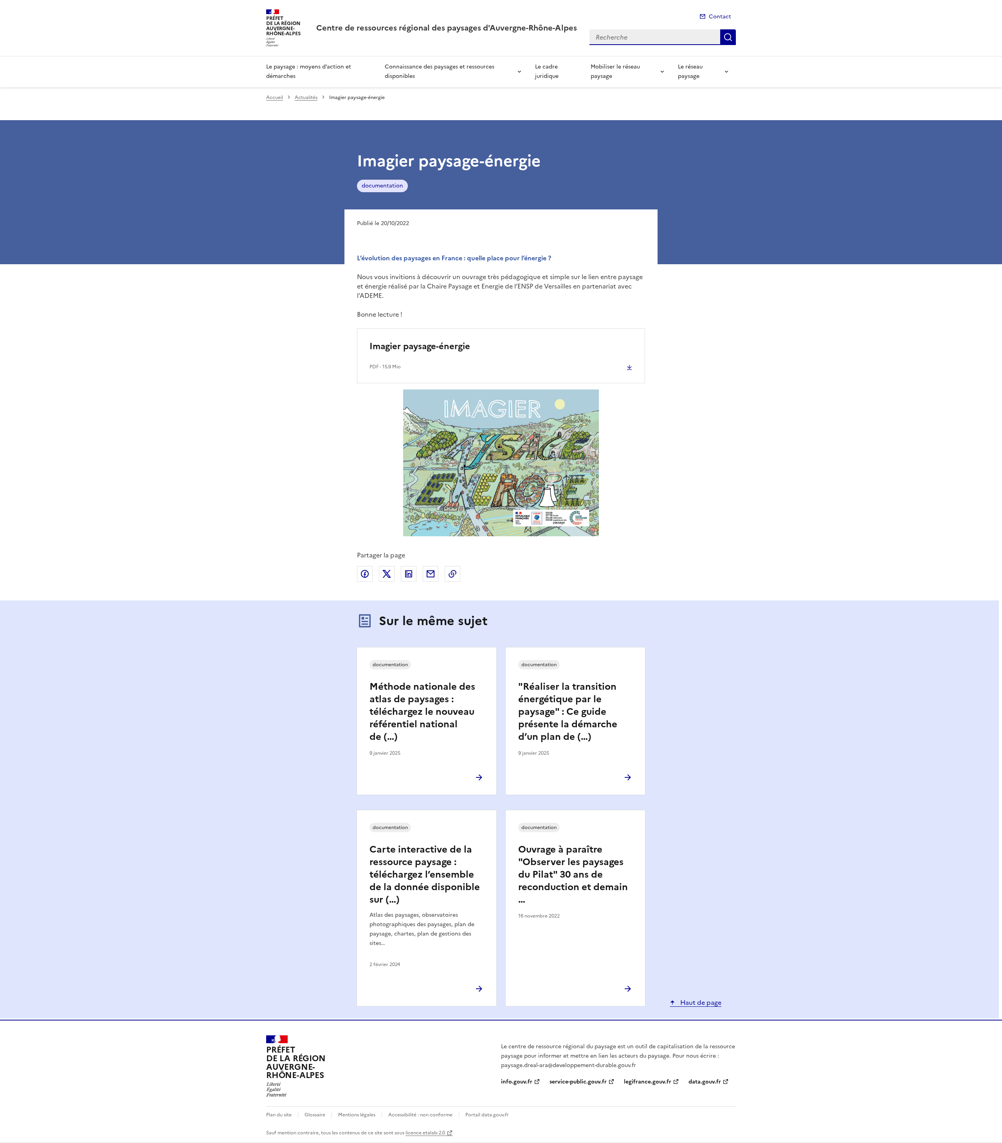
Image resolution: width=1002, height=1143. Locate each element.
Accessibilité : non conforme (420, 1114)
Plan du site (279, 1114)
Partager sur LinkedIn (408, 574)
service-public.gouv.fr (578, 1082)
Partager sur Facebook (365, 574)
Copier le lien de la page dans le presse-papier (452, 574)
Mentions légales (356, 1114)
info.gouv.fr (516, 1082)
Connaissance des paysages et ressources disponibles (439, 71)
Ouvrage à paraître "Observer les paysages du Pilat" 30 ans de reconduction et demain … (573, 874)
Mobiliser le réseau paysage (615, 71)
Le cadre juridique (547, 71)
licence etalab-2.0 (425, 1132)
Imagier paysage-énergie (419, 346)
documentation (382, 186)
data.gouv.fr (704, 1082)
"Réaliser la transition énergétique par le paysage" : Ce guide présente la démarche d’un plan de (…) (567, 712)
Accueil (274, 97)
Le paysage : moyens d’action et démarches (308, 71)
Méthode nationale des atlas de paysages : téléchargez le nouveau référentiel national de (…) (422, 712)
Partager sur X (387, 574)
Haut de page (700, 1002)
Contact (720, 17)
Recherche (728, 37)
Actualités (306, 97)
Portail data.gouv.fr (487, 1114)
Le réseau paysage (690, 71)
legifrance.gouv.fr (647, 1082)
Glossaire (315, 1114)
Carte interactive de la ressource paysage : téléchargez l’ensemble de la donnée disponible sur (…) (424, 874)
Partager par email (430, 574)
